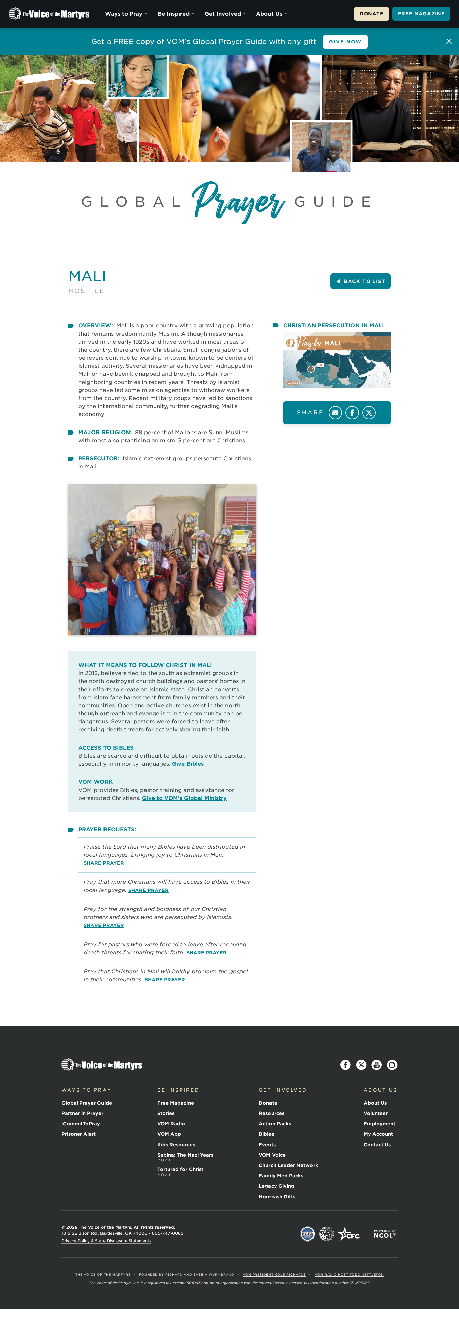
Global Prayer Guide (86, 1103)
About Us (269, 14)
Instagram (392, 1065)
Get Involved (223, 14)
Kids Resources (176, 1144)
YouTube (376, 1065)
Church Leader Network (288, 1165)
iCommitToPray (80, 1123)
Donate (372, 13)
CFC (348, 1234)
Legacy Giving (276, 1186)
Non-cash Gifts (277, 1196)
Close (449, 41)
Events (267, 1144)
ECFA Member (308, 1234)
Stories (165, 1113)
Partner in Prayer (82, 1113)
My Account (378, 1134)
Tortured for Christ (180, 1172)
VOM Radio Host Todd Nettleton (349, 1274)
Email (335, 412)
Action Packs (275, 1123)
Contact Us (377, 1144)
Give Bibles (188, 764)
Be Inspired (174, 14)
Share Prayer (104, 863)
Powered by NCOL (385, 1234)
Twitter (369, 412)
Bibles (266, 1134)
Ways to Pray (123, 14)
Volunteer (376, 1113)
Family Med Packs (281, 1175)
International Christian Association (327, 1234)
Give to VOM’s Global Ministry (184, 798)
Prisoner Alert (78, 1134)
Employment (379, 1123)
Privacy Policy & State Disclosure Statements (106, 1240)
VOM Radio (171, 1123)
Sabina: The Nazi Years (185, 1157)
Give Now (345, 41)
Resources (271, 1113)
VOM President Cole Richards (274, 1274)
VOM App (169, 1134)
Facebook (352, 412)
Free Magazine (421, 13)
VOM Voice (272, 1155)
